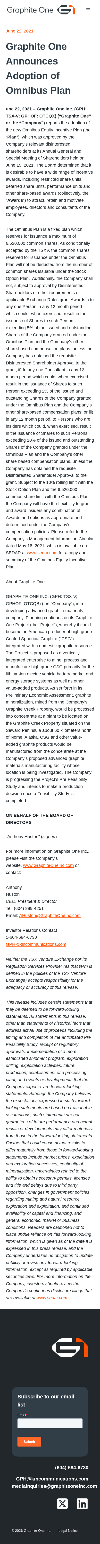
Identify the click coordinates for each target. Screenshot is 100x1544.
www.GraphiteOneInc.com (48, 865)
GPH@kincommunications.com (36, 944)
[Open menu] (88, 9)
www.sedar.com (42, 552)
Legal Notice (68, 1531)
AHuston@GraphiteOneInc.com (50, 915)
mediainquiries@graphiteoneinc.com (54, 1486)
